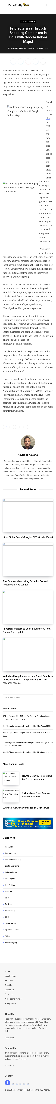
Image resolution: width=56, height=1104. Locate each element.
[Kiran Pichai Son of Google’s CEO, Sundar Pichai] (28, 515)
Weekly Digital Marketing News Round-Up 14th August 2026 (27, 752)
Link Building (10, 885)
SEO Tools (9, 981)
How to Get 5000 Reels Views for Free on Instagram (37, 778)
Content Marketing (13, 860)
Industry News (11, 872)
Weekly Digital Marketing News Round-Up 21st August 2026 (27, 726)
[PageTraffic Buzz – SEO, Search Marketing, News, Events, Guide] (19, 5)
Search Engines (28, 21)
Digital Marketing (12, 866)
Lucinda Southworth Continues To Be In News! (26, 807)
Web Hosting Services (14, 999)
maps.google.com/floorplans (17, 343)
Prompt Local (10, 1003)
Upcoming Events (12, 930)
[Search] (48, 5)
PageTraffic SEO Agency (39, 1090)
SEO (7, 917)
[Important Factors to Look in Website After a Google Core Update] (28, 607)
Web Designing (11, 942)
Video (7, 936)
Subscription (10, 994)
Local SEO (9, 891)
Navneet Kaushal (18, 48)
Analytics (9, 847)
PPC (7, 898)
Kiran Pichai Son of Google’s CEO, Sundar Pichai (28, 537)
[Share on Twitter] (20, 61)
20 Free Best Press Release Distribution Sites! (36, 795)
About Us (8, 985)
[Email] (43, 61)
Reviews (8, 904)
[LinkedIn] (35, 61)
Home (7, 971)
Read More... (10, 1038)
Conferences (10, 853)
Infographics (10, 879)
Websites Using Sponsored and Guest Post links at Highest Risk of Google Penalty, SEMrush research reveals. (28, 679)
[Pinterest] (28, 61)
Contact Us (9, 990)
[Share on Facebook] (13, 61)
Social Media (10, 923)
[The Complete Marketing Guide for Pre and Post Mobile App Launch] (28, 559)
